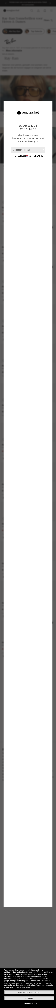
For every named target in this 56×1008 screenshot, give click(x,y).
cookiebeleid (19, 987)
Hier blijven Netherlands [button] (28, 156)
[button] (47, 105)
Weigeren (29, 998)
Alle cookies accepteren (29, 992)
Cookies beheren (29, 1003)
